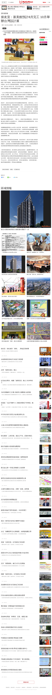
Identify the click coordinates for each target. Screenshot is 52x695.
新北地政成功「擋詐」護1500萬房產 (12, 341)
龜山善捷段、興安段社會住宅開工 (9, 296)
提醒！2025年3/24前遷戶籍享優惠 (36, 318)
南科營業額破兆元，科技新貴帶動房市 (35, 296)
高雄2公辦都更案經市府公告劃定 (11, 627)
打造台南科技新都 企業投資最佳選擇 (13, 595)
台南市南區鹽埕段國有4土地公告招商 (37, 341)
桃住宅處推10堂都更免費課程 (10, 446)
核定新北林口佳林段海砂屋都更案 (9, 274)
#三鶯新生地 (17, 169)
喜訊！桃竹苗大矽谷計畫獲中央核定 (13, 521)
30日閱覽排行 (44, 29)
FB (3, 177)
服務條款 (23, 687)
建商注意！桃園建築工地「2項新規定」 (36, 252)
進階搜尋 (12, 2)
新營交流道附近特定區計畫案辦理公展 (13, 478)
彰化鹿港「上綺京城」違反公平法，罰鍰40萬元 (16, 436)
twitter (16, 177)
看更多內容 (26, 682)
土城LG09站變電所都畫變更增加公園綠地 (14, 425)
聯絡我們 (8, 687)
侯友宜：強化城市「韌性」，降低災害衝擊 (15, 348)
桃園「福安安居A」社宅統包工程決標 (13, 574)
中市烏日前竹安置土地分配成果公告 (13, 414)
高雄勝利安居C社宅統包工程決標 (12, 584)
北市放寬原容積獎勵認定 (9, 499)
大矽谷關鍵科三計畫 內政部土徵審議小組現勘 (16, 392)
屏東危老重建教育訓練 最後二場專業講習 (14, 457)
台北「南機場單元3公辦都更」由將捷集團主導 (16, 531)
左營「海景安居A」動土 (9, 370)
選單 (5, 2)
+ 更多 (49, 31)
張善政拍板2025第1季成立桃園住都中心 (14, 648)
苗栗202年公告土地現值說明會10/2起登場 (15, 553)
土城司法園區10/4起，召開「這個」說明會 (15, 489)
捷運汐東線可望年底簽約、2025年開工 (13, 510)
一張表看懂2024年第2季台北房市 (9, 252)
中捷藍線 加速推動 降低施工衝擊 (11, 638)
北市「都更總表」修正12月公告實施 (13, 563)
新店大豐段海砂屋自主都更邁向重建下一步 (15, 229)
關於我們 (13, 687)
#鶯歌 (11, 169)
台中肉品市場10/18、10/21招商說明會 (12, 318)
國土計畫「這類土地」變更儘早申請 (35, 274)
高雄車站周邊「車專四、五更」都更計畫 (14, 616)
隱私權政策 (29, 687)
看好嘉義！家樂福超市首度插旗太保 (13, 606)
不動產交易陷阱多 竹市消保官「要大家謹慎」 (16, 659)
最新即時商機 (42, 32)
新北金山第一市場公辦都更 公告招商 (13, 468)
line (9, 177)
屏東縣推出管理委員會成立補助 (11, 670)
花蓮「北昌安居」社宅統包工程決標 (13, 542)
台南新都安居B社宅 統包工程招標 (12, 359)
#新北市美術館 (5, 169)
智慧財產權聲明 (43, 687)
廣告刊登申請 (35, 687)
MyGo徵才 (18, 687)
